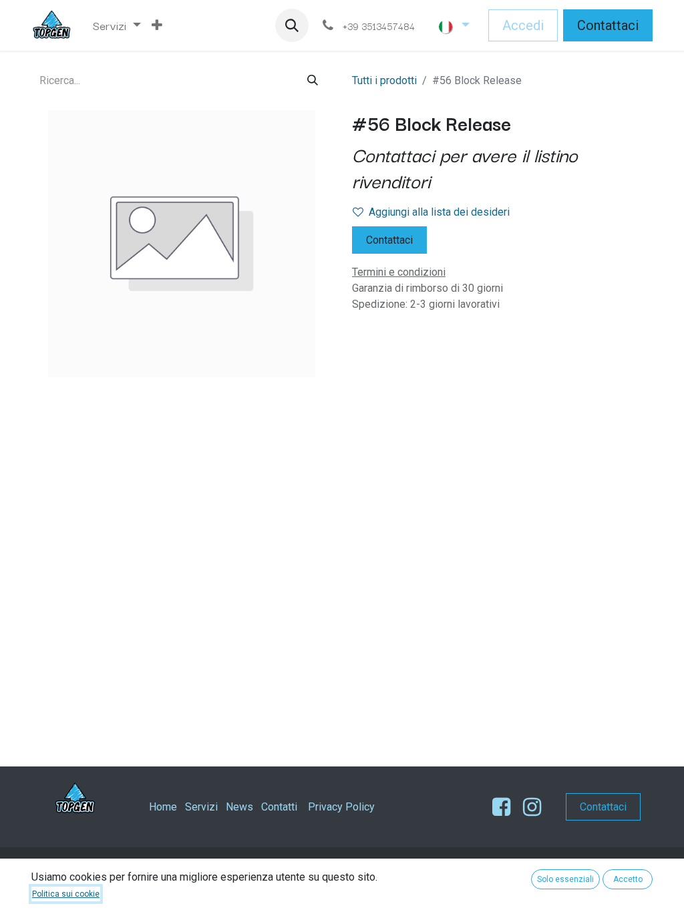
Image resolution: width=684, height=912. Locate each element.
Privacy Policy (341, 807)
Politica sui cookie (66, 894)
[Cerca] (312, 80)
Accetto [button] (628, 879)
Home (163, 807)
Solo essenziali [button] (565, 879)
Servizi (201, 807)
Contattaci (608, 25)
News (239, 807)
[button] (292, 25)
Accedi (523, 25)
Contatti (279, 807)
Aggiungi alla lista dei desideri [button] (439, 212)
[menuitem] (117, 25)
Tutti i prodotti (384, 80)
